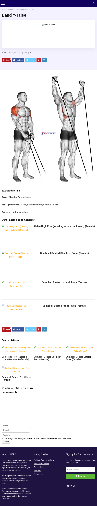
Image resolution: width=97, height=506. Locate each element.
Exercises (11, 9)
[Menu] (3, 3)
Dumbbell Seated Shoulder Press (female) (64, 253)
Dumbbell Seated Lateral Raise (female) (65, 282)
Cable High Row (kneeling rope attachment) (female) (64, 226)
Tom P (4, 53)
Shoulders (21, 9)
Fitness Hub (39, 467)
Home (4, 9)
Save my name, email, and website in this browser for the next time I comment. (38, 439)
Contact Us (38, 474)
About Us (37, 471)
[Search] (93, 3)
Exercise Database (41, 464)
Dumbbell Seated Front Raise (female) (64, 305)
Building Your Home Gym (44, 460)
